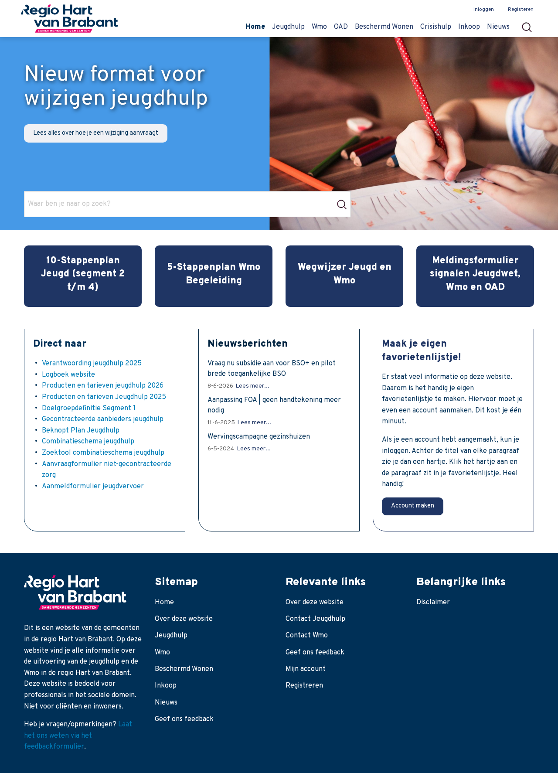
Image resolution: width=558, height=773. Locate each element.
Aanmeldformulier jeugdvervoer (93, 486)
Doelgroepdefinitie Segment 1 (89, 408)
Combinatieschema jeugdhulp (88, 441)
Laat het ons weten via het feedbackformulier (78, 735)
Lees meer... (252, 386)
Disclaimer (433, 602)
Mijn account (306, 669)
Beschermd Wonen (184, 669)
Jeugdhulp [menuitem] (288, 27)
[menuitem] (529, 24)
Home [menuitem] (255, 27)
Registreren (304, 685)
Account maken (412, 506)
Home (164, 602)
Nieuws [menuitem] (498, 27)
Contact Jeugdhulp (315, 619)
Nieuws (166, 702)
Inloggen (483, 9)
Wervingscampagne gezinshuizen (259, 436)
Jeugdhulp (171, 635)
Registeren (521, 9)
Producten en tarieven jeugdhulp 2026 (102, 385)
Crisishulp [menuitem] (435, 27)
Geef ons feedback (184, 719)
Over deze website (184, 619)
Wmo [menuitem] (319, 27)
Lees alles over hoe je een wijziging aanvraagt (95, 133)
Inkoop (166, 685)
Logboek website (68, 375)
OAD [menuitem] (341, 27)
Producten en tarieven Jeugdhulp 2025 (104, 397)
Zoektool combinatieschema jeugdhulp (103, 453)
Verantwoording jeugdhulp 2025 (92, 363)
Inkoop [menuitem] (469, 27)
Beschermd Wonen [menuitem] (384, 27)
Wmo (162, 652)
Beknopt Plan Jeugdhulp (80, 430)
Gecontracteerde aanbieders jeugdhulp (102, 419)
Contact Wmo (307, 635)
